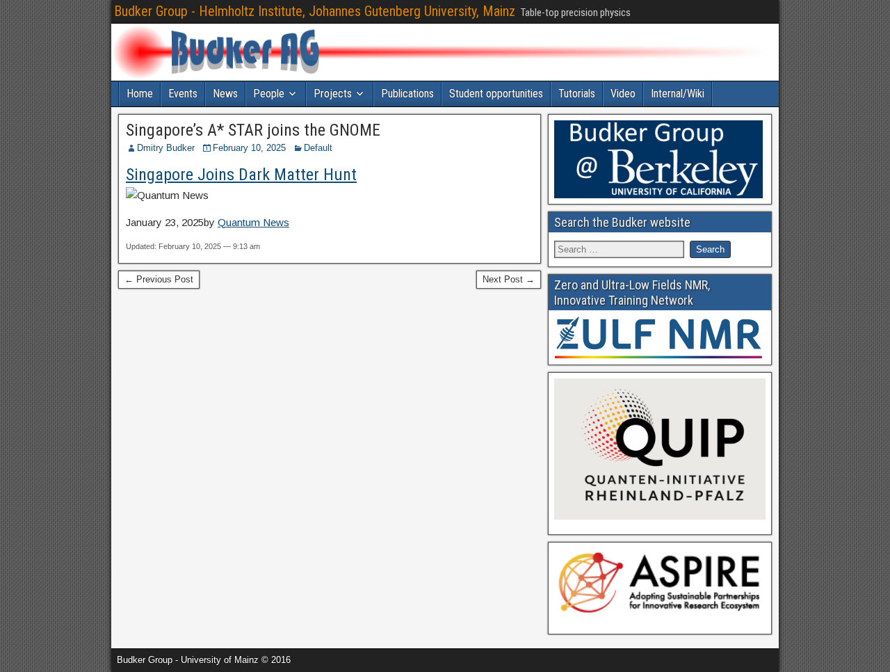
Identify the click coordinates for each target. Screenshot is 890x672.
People (268, 93)
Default (318, 148)
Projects (333, 93)
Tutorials (576, 93)
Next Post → (509, 279)
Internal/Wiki (677, 93)
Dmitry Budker (166, 148)
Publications (407, 93)
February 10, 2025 (249, 148)
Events (182, 93)
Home (140, 93)
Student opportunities (496, 93)
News (225, 93)
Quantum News (253, 222)
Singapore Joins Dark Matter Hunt (241, 174)
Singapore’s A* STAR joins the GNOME (253, 130)
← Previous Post (158, 279)
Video (623, 93)
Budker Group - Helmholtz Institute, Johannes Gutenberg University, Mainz (314, 11)
